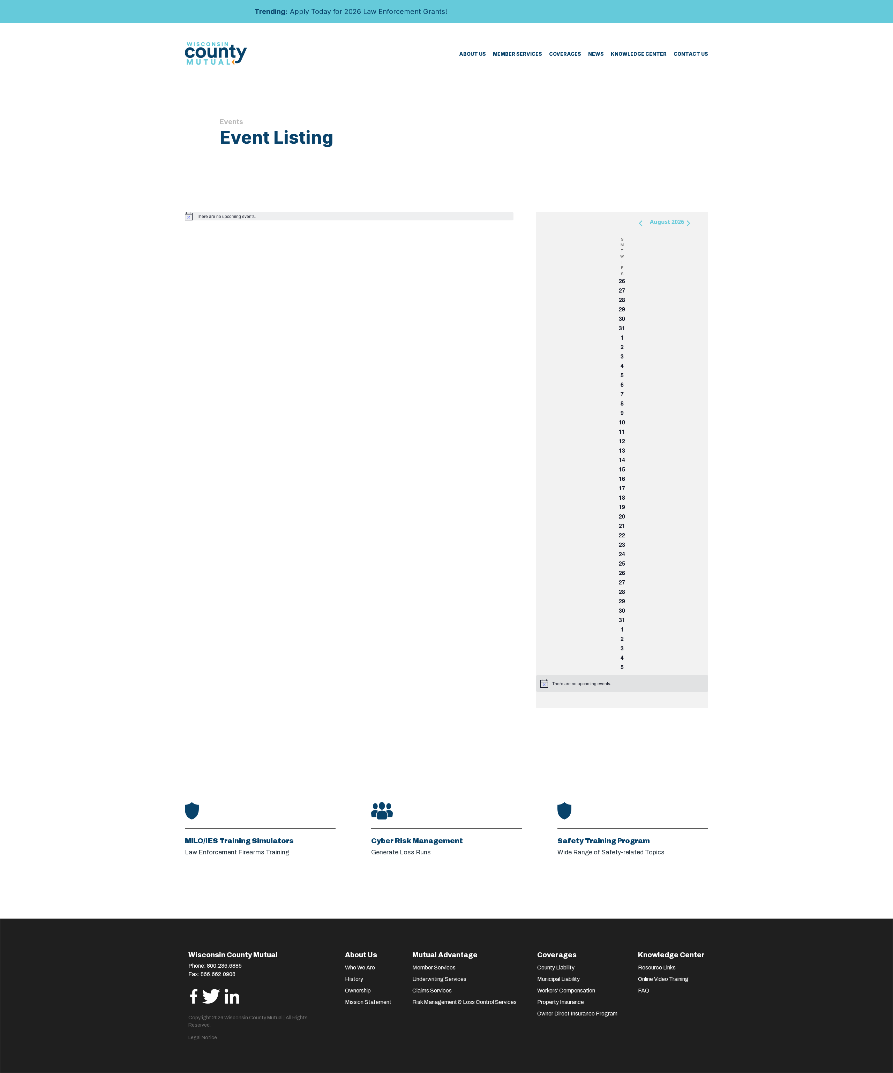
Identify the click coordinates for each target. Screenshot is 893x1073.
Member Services (434, 967)
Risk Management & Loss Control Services (464, 1002)
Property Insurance (560, 1002)
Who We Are (360, 967)
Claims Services (432, 990)
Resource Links (657, 967)
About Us (472, 54)
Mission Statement (368, 1002)
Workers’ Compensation (566, 990)
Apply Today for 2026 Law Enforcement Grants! (351, 11)
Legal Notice (202, 1037)
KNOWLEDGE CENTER (639, 54)
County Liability (556, 967)
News (596, 54)
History (354, 979)
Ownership (358, 990)
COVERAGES (565, 54)
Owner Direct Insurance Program (577, 1014)
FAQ (643, 990)
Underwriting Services (439, 979)
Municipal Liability (558, 979)
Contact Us (691, 54)
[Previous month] (640, 223)
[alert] (349, 216)
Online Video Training (663, 979)
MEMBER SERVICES (517, 54)
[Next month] (688, 223)
